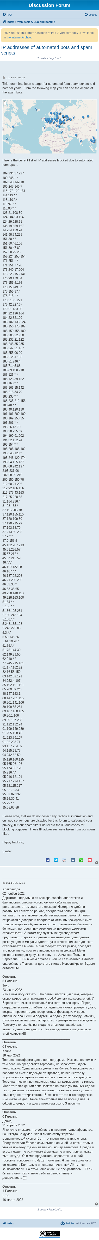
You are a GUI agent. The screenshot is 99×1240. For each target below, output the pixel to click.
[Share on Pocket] (89, 860)
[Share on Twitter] (56, 860)
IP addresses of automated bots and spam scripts (46, 50)
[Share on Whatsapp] (81, 860)
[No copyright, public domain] (49, 1234)
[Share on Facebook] (47, 860)
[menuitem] (7, 15)
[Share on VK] (73, 860)
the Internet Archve (19, 37)
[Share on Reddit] (64, 860)
